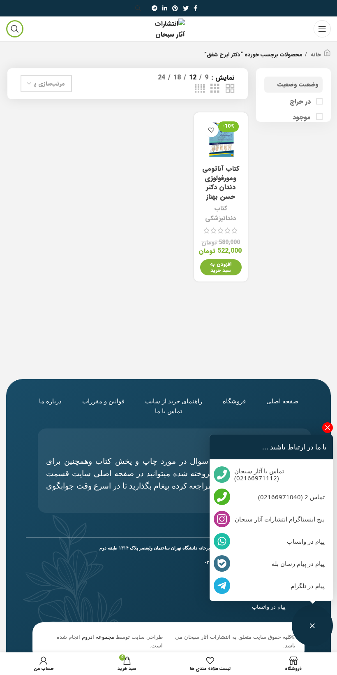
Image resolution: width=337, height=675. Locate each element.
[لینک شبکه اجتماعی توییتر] (185, 8)
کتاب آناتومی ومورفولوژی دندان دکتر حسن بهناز (220, 182)
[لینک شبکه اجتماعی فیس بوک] (195, 8)
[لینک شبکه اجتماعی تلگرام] (154, 8)
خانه (315, 55)
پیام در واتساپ (269, 607)
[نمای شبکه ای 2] (230, 89)
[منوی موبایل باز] (322, 29)
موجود (303, 117)
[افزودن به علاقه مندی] (211, 130)
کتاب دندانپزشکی (220, 213)
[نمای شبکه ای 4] (200, 89)
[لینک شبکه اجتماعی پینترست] (175, 8)
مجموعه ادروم (98, 637)
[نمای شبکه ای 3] (214, 89)
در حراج (301, 101)
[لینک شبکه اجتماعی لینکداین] (165, 8)
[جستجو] (139, 8)
